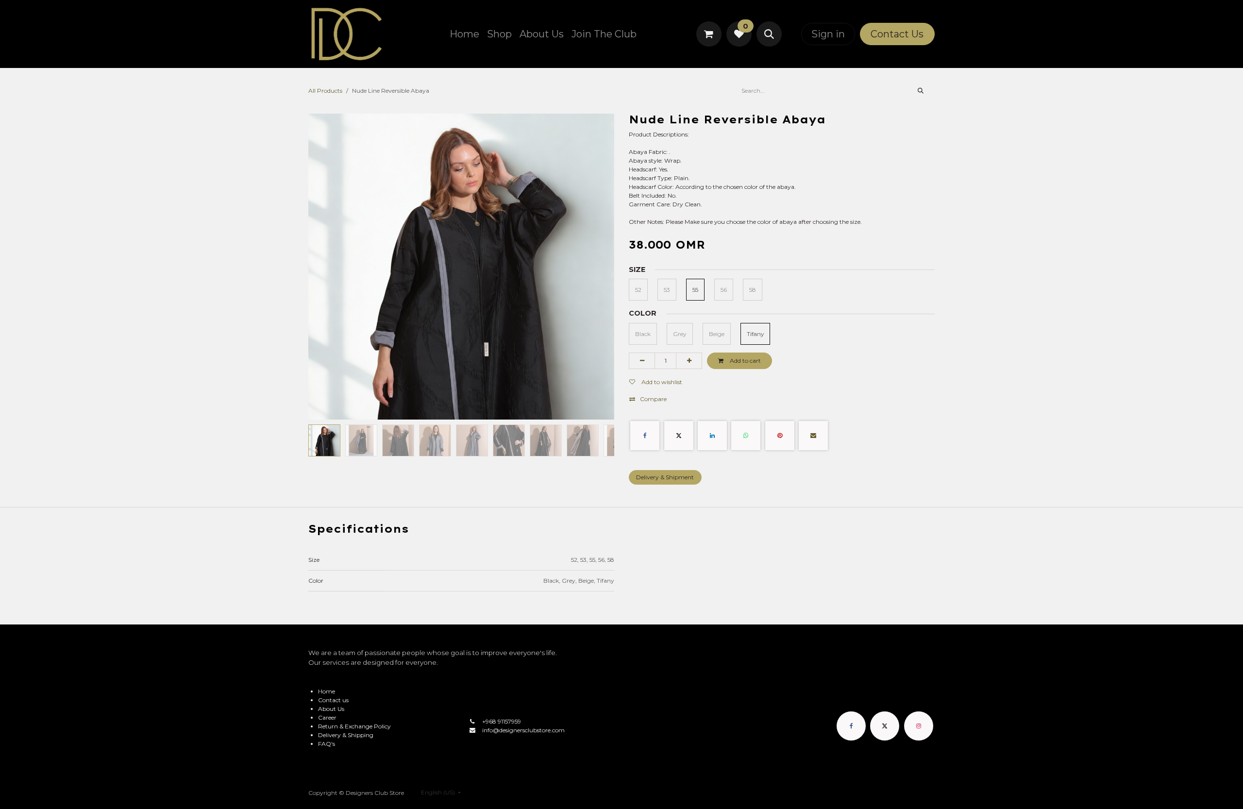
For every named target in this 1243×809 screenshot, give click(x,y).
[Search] (921, 91)
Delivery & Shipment (665, 477)
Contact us (333, 700)
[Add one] (689, 361)
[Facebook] (644, 435)
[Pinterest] (779, 435)
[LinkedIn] (712, 435)
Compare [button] (653, 399)
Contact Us (897, 34)
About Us (331, 708)
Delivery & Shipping (345, 735)
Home (326, 691)
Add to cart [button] (744, 360)
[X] (678, 435)
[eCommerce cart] (709, 34)
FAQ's (326, 743)
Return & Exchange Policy (354, 726)
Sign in (828, 34)
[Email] (813, 435)
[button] (769, 34)
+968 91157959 (501, 721)
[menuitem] (464, 34)
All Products (325, 90)
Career (327, 717)
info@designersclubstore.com (523, 730)
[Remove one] (642, 361)
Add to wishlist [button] (661, 382)
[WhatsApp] (745, 435)
